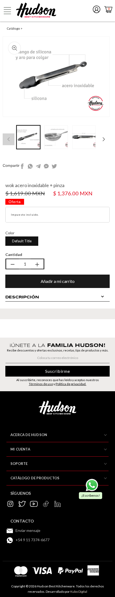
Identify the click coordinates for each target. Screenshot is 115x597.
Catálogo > (14, 28)
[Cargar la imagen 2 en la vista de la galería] (56, 137)
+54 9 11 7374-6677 (32, 539)
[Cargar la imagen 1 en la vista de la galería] (28, 137)
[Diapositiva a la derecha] (104, 139)
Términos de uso (41, 384)
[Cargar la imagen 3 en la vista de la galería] (84, 137)
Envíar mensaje (28, 530)
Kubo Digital (78, 592)
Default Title (22, 241)
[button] (7, 10)
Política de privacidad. (71, 384)
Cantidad (13, 254)
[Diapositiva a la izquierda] (8, 139)
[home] (36, 10)
